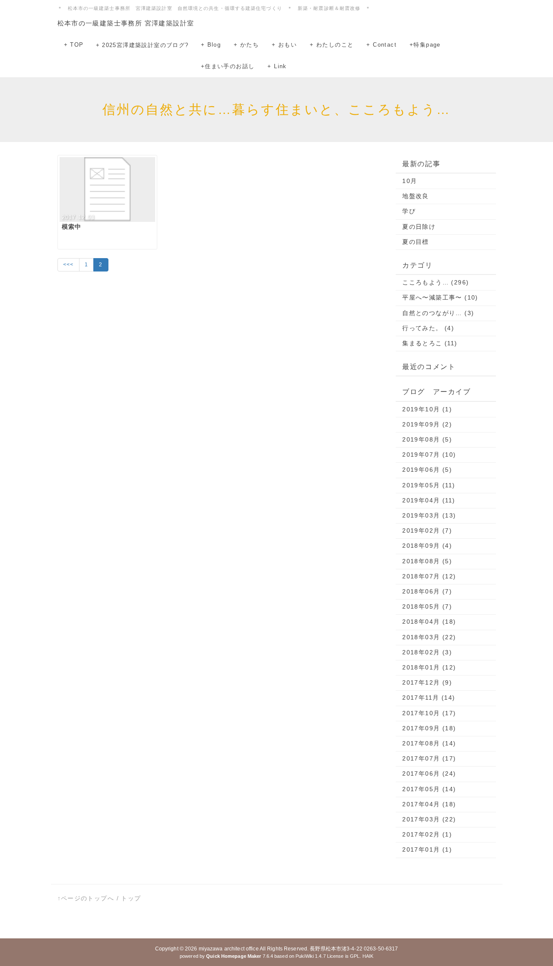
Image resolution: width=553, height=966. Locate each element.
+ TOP (74, 44)
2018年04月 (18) (429, 621)
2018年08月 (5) (427, 561)
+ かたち (246, 44)
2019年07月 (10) (429, 454)
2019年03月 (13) (429, 515)
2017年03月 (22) (429, 819)
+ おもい (284, 44)
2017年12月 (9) (427, 682)
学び (409, 211)
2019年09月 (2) (427, 424)
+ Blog (211, 44)
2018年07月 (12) (429, 576)
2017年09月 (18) (429, 728)
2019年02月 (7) (427, 530)
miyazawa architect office (229, 949)
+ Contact (381, 44)
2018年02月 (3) (427, 652)
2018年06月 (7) (427, 591)
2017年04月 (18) (429, 804)
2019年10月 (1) (427, 409)
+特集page (425, 44)
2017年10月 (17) (429, 713)
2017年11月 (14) (428, 697)
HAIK (367, 956)
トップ (131, 898)
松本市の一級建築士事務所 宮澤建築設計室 (125, 23)
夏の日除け (418, 226)
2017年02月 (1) (427, 834)
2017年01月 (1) (427, 849)
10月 (409, 180)
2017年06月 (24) (429, 773)
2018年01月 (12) (429, 667)
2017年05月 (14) (429, 789)
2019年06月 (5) (427, 469)
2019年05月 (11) (428, 485)
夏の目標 (415, 241)
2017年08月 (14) (429, 743)
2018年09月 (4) (427, 545)
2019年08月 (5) (427, 439)
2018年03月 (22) (429, 637)
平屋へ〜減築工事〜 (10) (440, 297)
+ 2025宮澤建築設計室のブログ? (142, 45)
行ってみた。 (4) (428, 328)
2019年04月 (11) (428, 500)
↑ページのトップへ (85, 898)
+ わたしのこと (331, 44)
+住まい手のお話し (228, 66)
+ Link (276, 66)
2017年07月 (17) (429, 758)
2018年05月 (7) (427, 606)
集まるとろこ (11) (429, 343)
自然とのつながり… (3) (438, 312)
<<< (68, 265)
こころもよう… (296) (435, 282)
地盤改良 (415, 196)
